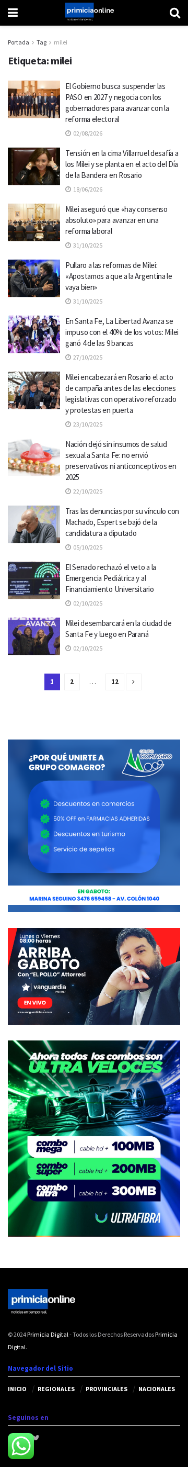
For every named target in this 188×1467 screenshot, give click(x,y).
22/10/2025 (87, 491)
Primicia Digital (47, 1334)
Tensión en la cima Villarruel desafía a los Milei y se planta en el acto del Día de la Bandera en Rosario (121, 164)
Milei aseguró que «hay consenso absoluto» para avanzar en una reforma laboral (116, 220)
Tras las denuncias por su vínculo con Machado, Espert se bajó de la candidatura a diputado (122, 522)
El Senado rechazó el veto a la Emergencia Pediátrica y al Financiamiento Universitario (110, 578)
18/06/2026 (87, 189)
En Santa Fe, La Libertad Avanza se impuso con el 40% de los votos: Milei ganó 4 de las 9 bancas (122, 332)
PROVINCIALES (106, 1389)
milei (60, 42)
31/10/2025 (87, 245)
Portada (18, 42)
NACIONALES (156, 1389)
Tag (41, 42)
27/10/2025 (87, 357)
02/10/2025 (87, 603)
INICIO (17, 1389)
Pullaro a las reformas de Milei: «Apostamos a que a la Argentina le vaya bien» (118, 276)
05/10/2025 (87, 547)
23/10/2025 (87, 424)
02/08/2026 (87, 133)
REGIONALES (56, 1389)
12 (115, 681)
